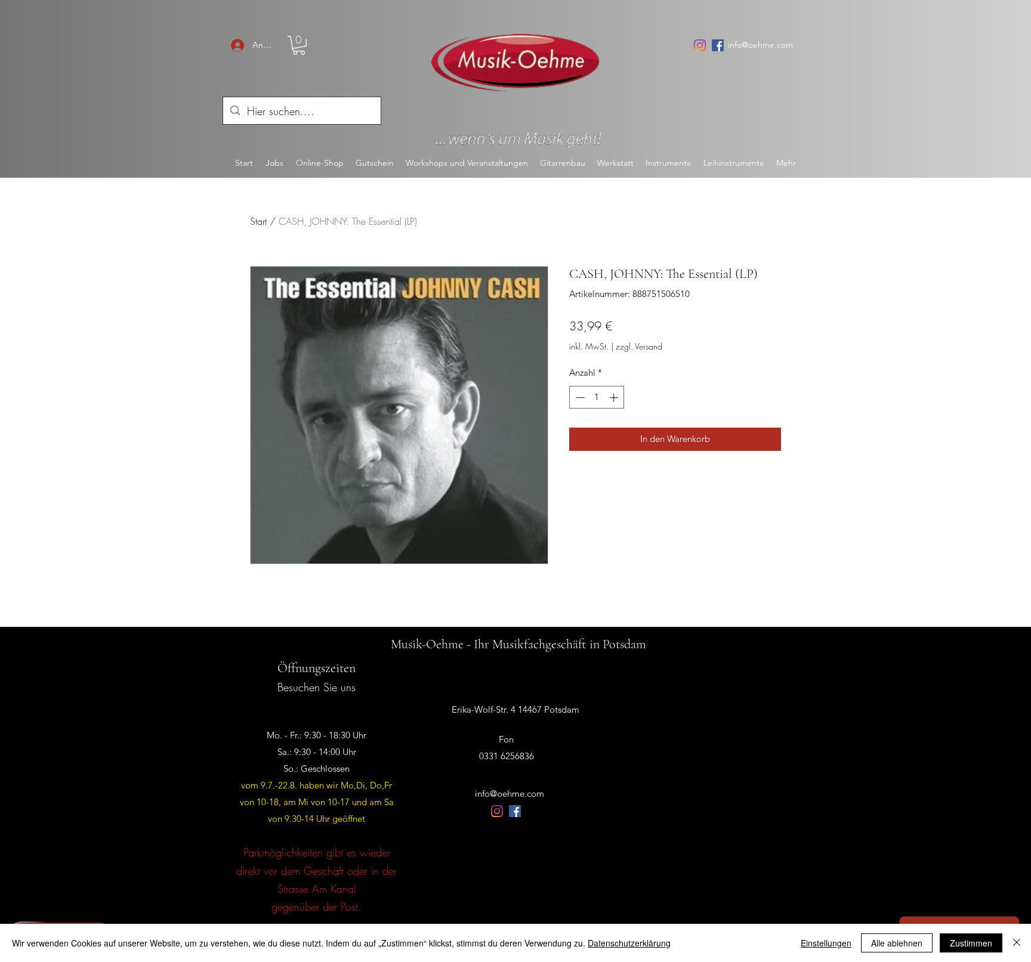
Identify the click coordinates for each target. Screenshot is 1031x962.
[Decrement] (579, 397)
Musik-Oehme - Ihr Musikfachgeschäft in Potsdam (518, 644)
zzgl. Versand (639, 346)
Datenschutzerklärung (629, 943)
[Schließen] (1017, 942)
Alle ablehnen (896, 943)
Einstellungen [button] (826, 943)
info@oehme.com (760, 44)
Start (258, 221)
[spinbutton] (597, 397)
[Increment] (615, 397)
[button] (299, 45)
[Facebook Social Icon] (718, 45)
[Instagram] (700, 45)
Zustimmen (971, 943)
